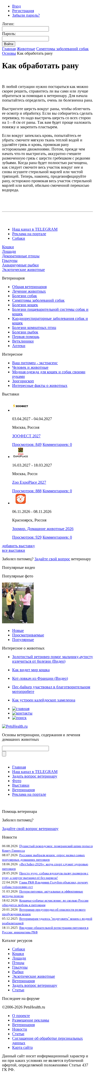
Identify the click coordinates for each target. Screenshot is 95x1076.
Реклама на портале (29, 234)
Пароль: (9, 34)
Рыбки (18, 972)
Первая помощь (25, 336)
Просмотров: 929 (27, 537)
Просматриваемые (28, 635)
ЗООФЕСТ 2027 (26, 436)
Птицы (18, 963)
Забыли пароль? (26, 15)
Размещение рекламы (30, 1020)
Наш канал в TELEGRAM (35, 229)
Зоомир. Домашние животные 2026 (42, 529)
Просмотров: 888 (27, 491)
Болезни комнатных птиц (34, 327)
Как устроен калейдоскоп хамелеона (43, 700)
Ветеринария (23, 790)
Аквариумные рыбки (20, 265)
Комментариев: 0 (57, 444)
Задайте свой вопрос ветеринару (30, 828)
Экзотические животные (23, 269)
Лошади (9, 251)
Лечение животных (29, 291)
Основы (9, 53)
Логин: (8, 24)
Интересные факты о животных (39, 385)
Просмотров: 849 (27, 444)
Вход (16, 6)
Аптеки (18, 346)
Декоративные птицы (21, 256)
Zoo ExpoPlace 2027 (29, 482)
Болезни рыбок (25, 332)
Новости (19, 1029)
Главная (9, 49)
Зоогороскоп (23, 381)
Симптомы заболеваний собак (62, 49)
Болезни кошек (25, 305)
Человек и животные (30, 367)
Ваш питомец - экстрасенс (35, 363)
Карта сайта (22, 1047)
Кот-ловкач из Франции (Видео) (40, 678)
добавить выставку (18, 546)
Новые (18, 630)
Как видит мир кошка (31, 670)
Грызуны (9, 260)
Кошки (8, 247)
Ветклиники (23, 341)
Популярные (23, 639)
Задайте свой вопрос (52, 559)
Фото (16, 781)
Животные (26, 49)
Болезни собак (24, 296)
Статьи (18, 990)
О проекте (21, 1015)
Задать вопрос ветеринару (34, 776)
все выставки (13, 550)
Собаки (18, 238)
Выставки (20, 785)
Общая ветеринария (29, 287)
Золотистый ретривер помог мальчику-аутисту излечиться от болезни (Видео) (52, 659)
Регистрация (23, 11)
